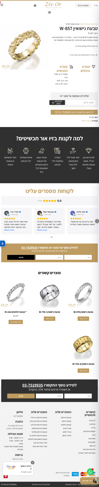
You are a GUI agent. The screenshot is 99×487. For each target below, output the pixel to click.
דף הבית (92, 420)
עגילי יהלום (67, 432)
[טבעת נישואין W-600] (24, 46)
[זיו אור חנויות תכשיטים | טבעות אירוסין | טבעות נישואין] (53, 5)
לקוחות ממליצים (89, 431)
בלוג (93, 435)
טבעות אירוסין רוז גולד (39, 417)
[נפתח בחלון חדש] (6, 476)
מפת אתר (91, 438)
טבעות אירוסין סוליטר (39, 432)
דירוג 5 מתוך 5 (25, 467)
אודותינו (92, 424)
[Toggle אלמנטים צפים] (90, 471)
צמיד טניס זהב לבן (40, 442)
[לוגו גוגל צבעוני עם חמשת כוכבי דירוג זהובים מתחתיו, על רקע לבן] (11, 467)
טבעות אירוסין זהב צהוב (38, 421)
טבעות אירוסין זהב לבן (39, 424)
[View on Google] (6, 213)
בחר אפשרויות (16, 322)
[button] (35, 5)
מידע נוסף (83, 318)
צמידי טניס (67, 428)
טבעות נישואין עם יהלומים (37, 439)
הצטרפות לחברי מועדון (86, 453)
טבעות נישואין (85, 24)
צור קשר (92, 445)
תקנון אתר (91, 442)
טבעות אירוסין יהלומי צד (38, 435)
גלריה (93, 427)
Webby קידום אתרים (9, 484)
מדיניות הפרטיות (89, 449)
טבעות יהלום (66, 421)
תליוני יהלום (66, 435)
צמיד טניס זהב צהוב (40, 446)
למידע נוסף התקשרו (49, 385)
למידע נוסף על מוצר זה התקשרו (49, 247)
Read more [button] (9, 230)
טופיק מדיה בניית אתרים (41, 484)
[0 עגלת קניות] (1, 4)
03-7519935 (18, 416)
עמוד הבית (94, 24)
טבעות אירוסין (66, 417)
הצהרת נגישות (17, 459)
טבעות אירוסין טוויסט (39, 428)
